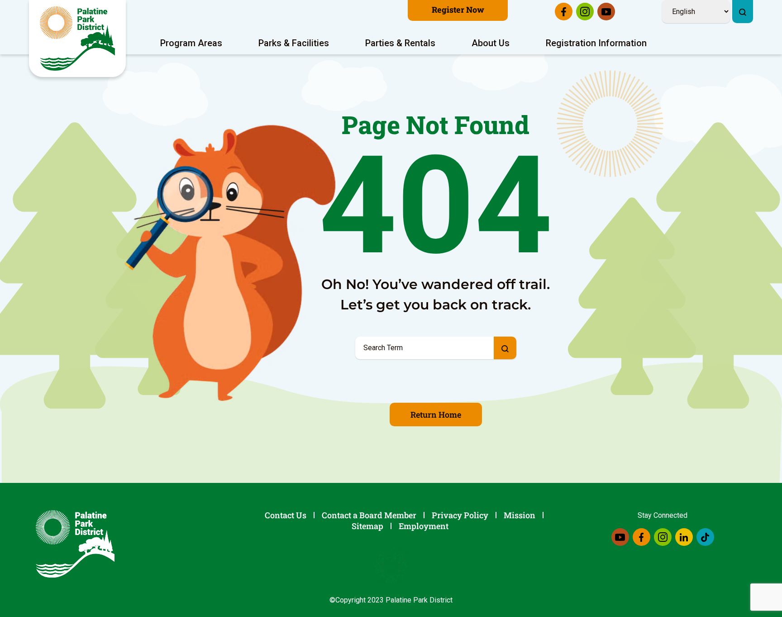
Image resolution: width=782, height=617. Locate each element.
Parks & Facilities (293, 43)
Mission (519, 515)
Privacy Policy (460, 515)
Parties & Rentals (400, 43)
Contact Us (285, 515)
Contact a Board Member (369, 515)
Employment (423, 526)
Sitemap (367, 526)
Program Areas (191, 43)
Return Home (435, 414)
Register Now (458, 9)
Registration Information (596, 43)
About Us (491, 43)
